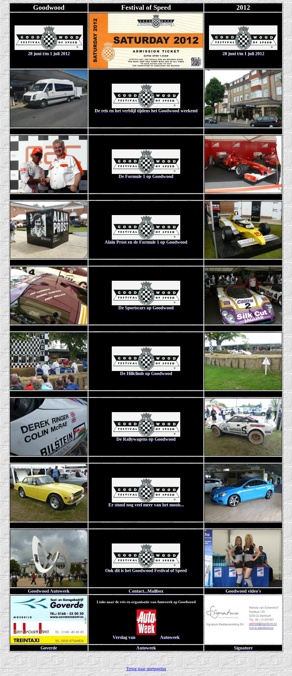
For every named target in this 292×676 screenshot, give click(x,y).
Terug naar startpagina (146, 668)
